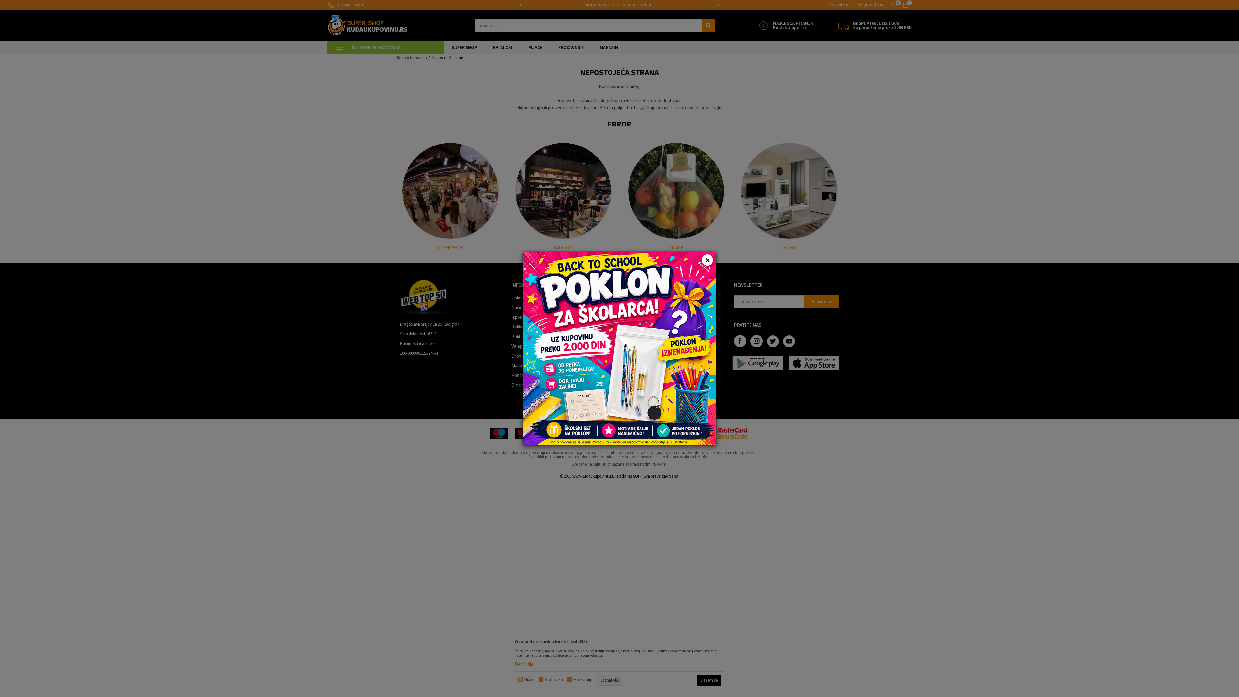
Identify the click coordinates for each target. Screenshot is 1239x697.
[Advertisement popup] (619, 348)
